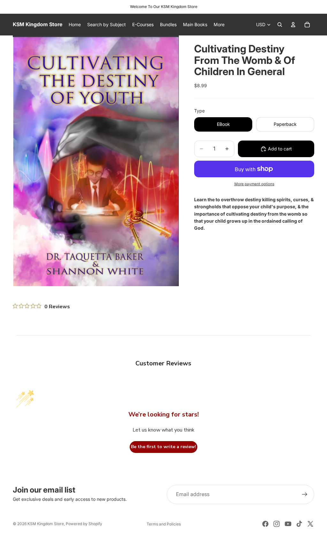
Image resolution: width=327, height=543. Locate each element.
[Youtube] (288, 524)
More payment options (254, 184)
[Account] (293, 25)
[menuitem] (219, 24)
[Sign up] (304, 494)
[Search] (280, 25)
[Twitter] (310, 524)
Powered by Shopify (84, 523)
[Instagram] (276, 524)
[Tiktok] (299, 524)
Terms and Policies (164, 524)
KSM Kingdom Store (45, 523)
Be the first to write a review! (163, 447)
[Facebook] (265, 524)
